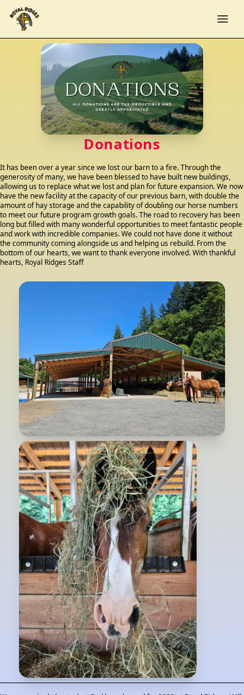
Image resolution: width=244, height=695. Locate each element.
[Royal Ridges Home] (24, 19)
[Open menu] (223, 19)
